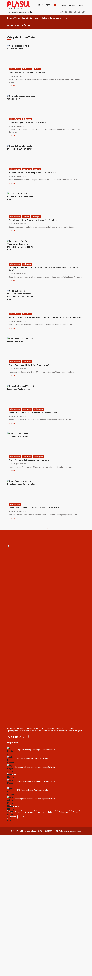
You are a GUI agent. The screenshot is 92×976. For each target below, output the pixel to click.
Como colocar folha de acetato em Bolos (27, 72)
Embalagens (27, 69)
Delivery (51, 812)
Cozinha (37, 169)
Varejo (22, 817)
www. (10, 12)
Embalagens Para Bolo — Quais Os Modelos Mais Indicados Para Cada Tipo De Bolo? (43, 269)
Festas (37, 69)
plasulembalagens (72, 5)
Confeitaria (29, 812)
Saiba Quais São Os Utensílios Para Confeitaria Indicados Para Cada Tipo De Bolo (45, 317)
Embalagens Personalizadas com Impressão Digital (35, 767)
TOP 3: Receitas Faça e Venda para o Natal (31, 758)
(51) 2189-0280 (44, 5)
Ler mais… (12, 85)
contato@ (61, 5)
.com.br (82, 5)
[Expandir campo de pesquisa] (81, 22)
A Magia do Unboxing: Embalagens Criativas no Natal (35, 750)
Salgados (12, 817)
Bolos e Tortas (15, 69)
